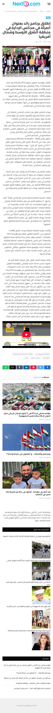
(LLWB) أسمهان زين (42, 354)
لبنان (26, 357)
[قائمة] (49, 4)
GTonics (28, 705)
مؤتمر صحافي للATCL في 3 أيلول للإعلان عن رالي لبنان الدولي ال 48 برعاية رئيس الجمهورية (27, 414)
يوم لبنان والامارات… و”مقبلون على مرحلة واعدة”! (28, 454)
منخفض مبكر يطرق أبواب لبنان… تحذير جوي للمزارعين (32, 688)
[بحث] (3, 4)
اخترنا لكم (46, 357)
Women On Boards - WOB (23, 354)
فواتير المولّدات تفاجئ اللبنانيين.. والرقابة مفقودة (33, 683)
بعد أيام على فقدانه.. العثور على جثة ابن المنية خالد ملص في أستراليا (28, 493)
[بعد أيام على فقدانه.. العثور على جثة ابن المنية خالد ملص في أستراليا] (26, 475)
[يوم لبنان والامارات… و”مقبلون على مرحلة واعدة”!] (26, 437)
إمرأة (48, 18)
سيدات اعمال (35, 357)
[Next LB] (26, 4)
